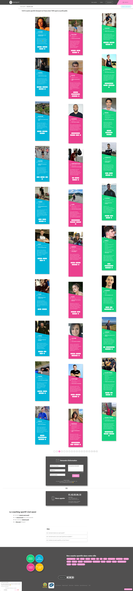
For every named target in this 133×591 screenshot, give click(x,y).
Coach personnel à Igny (109, 295)
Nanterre (68, 564)
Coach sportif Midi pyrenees (43, 380)
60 (81, 451)
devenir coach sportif (24, 515)
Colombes (80, 561)
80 (86, 451)
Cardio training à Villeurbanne (108, 162)
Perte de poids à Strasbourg (76, 383)
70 (84, 451)
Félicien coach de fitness (75, 38)
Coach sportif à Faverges (75, 341)
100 (91, 451)
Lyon (78, 558)
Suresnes (103, 561)
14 (56, 451)
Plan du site (71, 585)
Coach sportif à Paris (71, 558)
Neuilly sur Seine (111, 558)
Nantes (105, 558)
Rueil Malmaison (96, 561)
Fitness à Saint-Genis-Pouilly (110, 381)
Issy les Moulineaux (87, 561)
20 (71, 451)
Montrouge (126, 558)
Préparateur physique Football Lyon (42, 298)
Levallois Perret (119, 558)
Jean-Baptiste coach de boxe (76, 166)
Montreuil (74, 564)
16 (61, 451)
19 (69, 451)
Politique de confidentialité (4, 586)
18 (66, 451)
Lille (101, 558)
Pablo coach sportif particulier (108, 252)
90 (89, 451)
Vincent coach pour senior (109, 31)
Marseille (82, 558)
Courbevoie (74, 561)
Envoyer (76, 475)
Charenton (109, 561)
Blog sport (18, 522)
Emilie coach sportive (42, 424)
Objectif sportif (25, 519)
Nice (97, 558)
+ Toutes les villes (81, 564)
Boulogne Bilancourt (122, 561)
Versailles (114, 561)
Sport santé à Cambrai (75, 122)
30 (74, 451)
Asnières (68, 561)
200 (94, 451)
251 (96, 451)
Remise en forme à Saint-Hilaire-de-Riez (42, 35)
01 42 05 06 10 (74, 494)
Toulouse (93, 558)
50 (79, 451)
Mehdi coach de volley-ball (109, 119)
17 (64, 451)
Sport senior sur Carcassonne (74, 251)
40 (76, 451)
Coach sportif (22, 6)
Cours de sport (20, 517)
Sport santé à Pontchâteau (109, 72)
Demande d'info (129, 589)
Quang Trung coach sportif (109, 420)
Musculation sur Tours (42, 247)
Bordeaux (87, 558)
